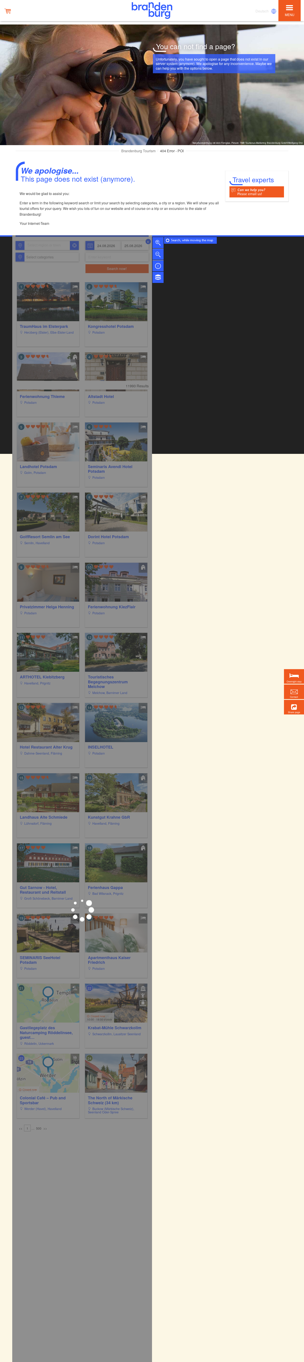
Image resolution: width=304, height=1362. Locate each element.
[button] (294, 707)
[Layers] (158, 277)
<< (20, 1128)
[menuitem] (262, 11)
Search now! (117, 268)
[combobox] (46, 245)
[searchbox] (48, 246)
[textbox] (39, 257)
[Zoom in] (158, 242)
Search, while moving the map (192, 240)
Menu (289, 14)
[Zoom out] (158, 254)
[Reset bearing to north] (158, 265)
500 (38, 1128)
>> (45, 1128)
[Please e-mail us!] (256, 191)
